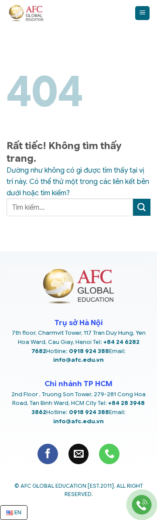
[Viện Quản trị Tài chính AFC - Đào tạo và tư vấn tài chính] (67, 13)
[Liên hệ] (142, 505)
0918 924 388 (89, 351)
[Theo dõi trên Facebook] (48, 454)
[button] (142, 13)
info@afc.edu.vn (78, 360)
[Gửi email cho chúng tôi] (78, 454)
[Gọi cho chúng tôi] (109, 454)
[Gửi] (141, 207)
